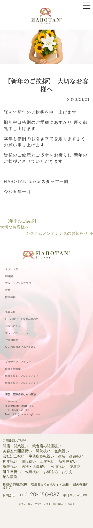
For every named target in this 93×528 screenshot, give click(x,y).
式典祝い (32, 471)
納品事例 (10, 476)
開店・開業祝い (15, 446)
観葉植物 (10, 297)
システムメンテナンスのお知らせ (59, 233)
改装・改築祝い (70, 456)
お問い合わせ (13, 326)
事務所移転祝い (41, 456)
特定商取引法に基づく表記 (20, 347)
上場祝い (47, 461)
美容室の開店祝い (17, 451)
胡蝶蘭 (9, 276)
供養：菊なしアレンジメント (22, 382)
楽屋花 (74, 466)
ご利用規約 (11, 340)
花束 (7, 290)
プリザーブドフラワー (18, 361)
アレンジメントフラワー (19, 283)
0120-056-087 (42, 494)
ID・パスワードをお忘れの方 (21, 319)
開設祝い (28, 461)
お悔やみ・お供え (58, 471)
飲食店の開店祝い (46, 446)
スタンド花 (11, 269)
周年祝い (10, 461)
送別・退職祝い (34, 466)
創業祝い (62, 451)
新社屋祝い (68, 461)
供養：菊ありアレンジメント (22, 375)
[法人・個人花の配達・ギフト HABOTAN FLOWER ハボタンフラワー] (46, 15)
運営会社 (10, 312)
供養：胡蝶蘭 (13, 368)
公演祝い (58, 466)
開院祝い (43, 451)
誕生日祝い (12, 471)
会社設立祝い (14, 456)
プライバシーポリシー (18, 333)
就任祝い (10, 466)
